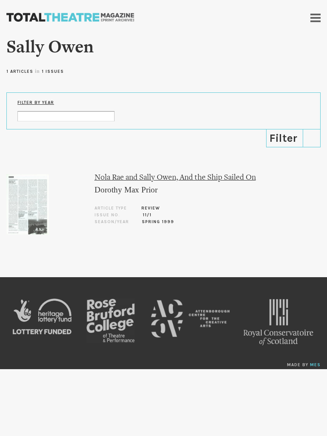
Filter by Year (35, 102)
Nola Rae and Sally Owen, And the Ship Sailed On (175, 178)
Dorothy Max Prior (126, 189)
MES (315, 364)
